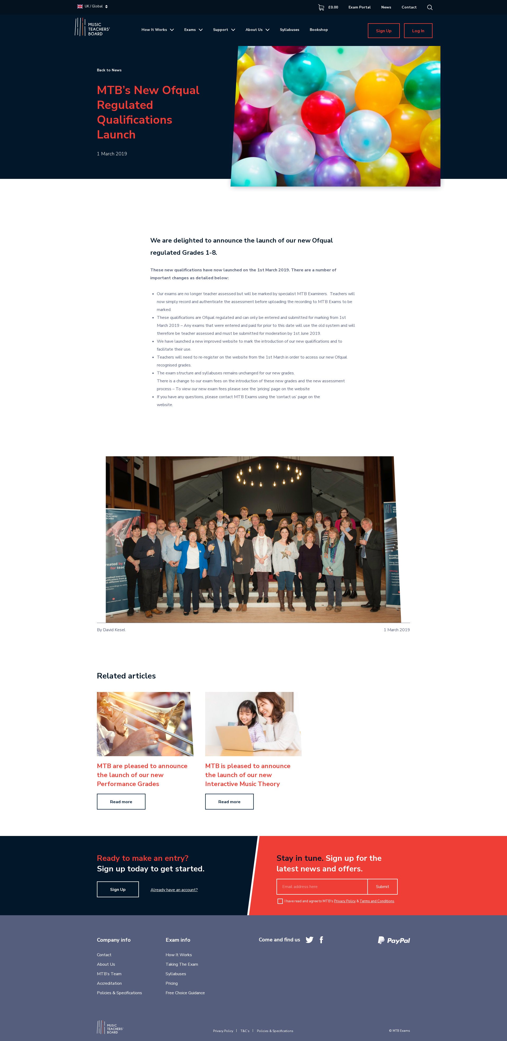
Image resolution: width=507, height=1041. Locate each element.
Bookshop (319, 29)
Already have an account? (174, 890)
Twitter (309, 939)
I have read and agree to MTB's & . (340, 901)
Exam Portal (360, 7)
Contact (409, 7)
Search (430, 7)
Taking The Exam (182, 964)
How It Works (154, 29)
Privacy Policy (345, 901)
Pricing (172, 983)
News (386, 7)
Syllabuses (289, 29)
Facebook (321, 939)
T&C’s (245, 1031)
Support (220, 29)
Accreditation (109, 983)
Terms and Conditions (377, 901)
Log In (418, 31)
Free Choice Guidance (185, 993)
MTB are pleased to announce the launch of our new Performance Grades (142, 775)
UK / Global (94, 6)
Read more (121, 802)
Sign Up (384, 31)
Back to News (109, 70)
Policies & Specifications (119, 993)
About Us (254, 29)
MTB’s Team (109, 974)
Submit (382, 887)
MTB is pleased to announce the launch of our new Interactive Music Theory (247, 775)
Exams (190, 29)
